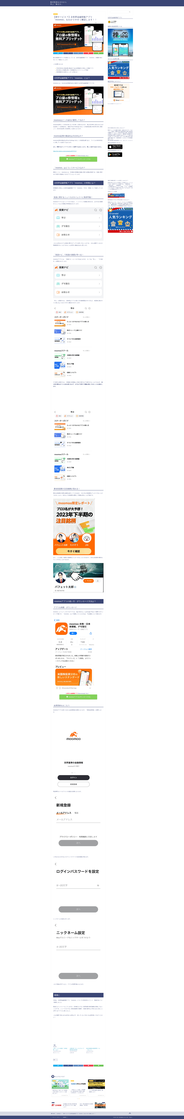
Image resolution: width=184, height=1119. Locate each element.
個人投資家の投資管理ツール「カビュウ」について (120, 140)
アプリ (56, 1059)
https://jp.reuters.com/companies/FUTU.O (64, 151)
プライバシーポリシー (56, 1117)
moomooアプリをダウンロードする (79, 159)
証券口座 (55, 14)
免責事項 (64, 1117)
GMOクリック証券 (112, 191)
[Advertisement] (78, 400)
